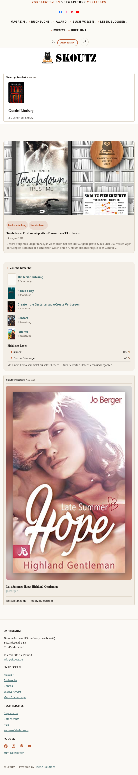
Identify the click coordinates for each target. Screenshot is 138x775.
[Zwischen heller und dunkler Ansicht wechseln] (53, 42)
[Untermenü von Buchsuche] (51, 22)
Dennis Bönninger (24, 358)
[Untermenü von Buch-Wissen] (95, 22)
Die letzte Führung (30, 277)
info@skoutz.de (13, 659)
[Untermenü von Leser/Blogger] (126, 22)
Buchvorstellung (17, 225)
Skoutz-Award (38, 225)
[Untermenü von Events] (66, 30)
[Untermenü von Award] (68, 22)
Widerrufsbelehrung (16, 730)
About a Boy (26, 291)
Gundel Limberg (21, 110)
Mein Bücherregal (15, 697)
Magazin (9, 674)
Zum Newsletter (14, 752)
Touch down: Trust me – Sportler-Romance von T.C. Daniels (43, 233)
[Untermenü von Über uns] (87, 30)
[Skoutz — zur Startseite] (69, 57)
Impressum (11, 713)
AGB (6, 724)
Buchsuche (10, 680)
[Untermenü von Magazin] (26, 22)
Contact (23, 318)
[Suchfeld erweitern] (85, 42)
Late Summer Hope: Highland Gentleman (32, 587)
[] (12, 279)
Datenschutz (11, 719)
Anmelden (67, 42)
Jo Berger (12, 591)
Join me (23, 331)
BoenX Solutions (45, 767)
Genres (8, 686)
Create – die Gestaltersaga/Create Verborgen (49, 304)
